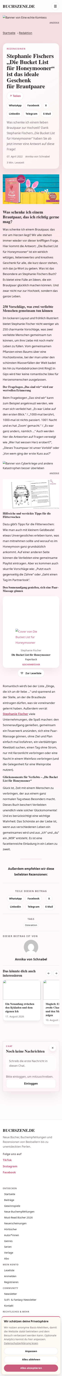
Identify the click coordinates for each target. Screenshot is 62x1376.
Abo (6, 1258)
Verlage (8, 1252)
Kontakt (8, 1305)
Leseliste (9, 1270)
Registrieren (11, 1282)
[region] (31, 1006)
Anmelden (10, 1276)
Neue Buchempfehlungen (19, 1211)
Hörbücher (10, 1229)
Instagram (10, 1166)
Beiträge (9, 1200)
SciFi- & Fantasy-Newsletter (20, 1299)
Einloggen (31, 1083)
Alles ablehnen (31, 1359)
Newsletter (10, 1293)
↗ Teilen (15, 96)
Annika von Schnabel (31, 959)
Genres (8, 1241)
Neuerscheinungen (15, 1223)
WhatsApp (15, 105)
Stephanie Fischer (15, 714)
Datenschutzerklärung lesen (21, 1343)
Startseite (9, 33)
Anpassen (31, 1351)
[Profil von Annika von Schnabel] (31, 947)
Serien (8, 1246)
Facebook (33, 105)
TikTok (7, 1160)
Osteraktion (31, 925)
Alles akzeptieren (31, 1368)
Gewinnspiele (12, 1206)
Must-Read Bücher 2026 (18, 1217)
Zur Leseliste (33, 673)
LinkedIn (14, 113)
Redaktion (25, 33)
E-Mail (47, 113)
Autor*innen (11, 1235)
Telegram (31, 113)
